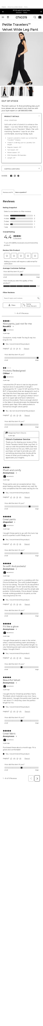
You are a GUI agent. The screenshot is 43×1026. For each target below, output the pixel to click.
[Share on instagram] (15, 176)
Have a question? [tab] (21, 192)
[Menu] (3, 17)
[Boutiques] (8, 17)
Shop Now (19, 12)
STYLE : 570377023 (10, 120)
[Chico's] (21, 17)
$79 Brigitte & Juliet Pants (21, 10)
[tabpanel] (21, 489)
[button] (40, 17)
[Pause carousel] (41, 11)
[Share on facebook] (11, 176)
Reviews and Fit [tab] (8, 192)
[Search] (35, 17)
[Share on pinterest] (18, 176)
